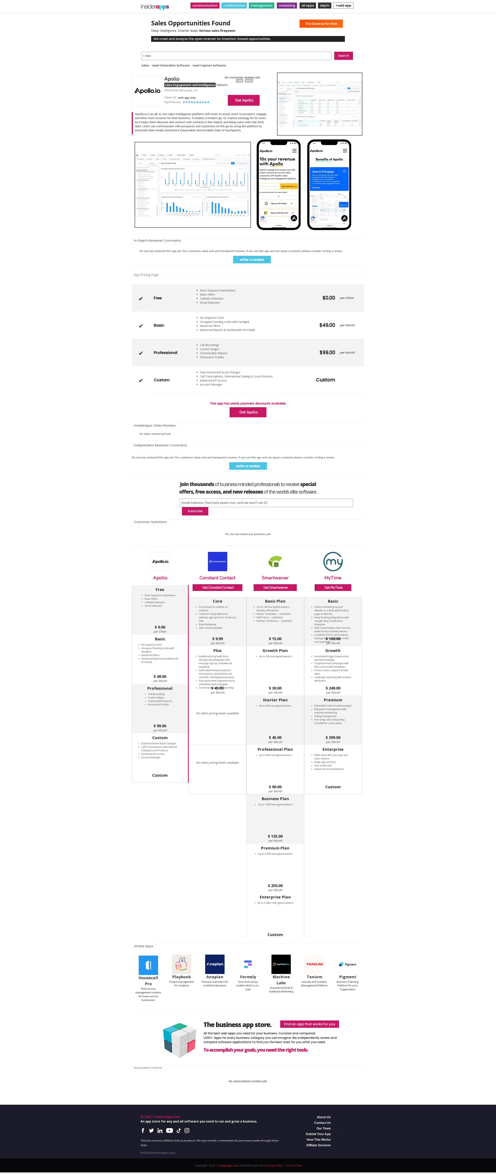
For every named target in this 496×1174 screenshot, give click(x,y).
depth (324, 5)
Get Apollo (244, 100)
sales (145, 65)
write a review (252, 259)
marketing (287, 5)
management (261, 5)
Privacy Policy (275, 1165)
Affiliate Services (318, 1145)
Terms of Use (294, 1165)
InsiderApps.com (228, 1165)
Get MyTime (334, 587)
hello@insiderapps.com (157, 1152)
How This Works (319, 1139)
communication (205, 5)
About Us (324, 1117)
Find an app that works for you (309, 1024)
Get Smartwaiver (276, 587)
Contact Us (322, 1122)
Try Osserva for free (321, 23)
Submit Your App (318, 1134)
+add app (343, 5)
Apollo (160, 578)
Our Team (324, 1128)
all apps (307, 5)
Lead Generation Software (170, 65)
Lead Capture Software (209, 65)
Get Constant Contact (218, 587)
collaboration (234, 5)
